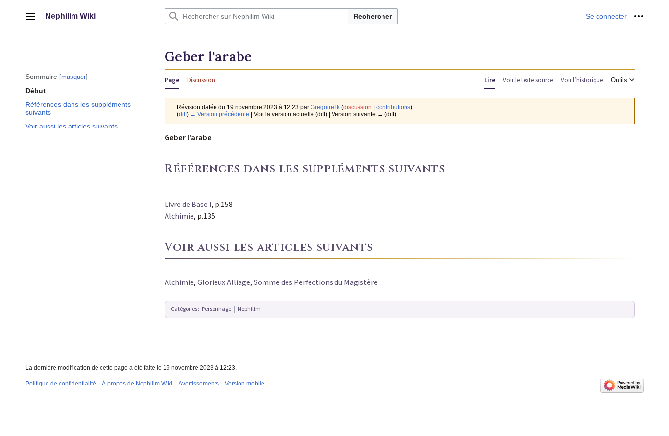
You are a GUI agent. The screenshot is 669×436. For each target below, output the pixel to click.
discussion (357, 107)
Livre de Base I (188, 204)
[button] (30, 16)
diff (183, 114)
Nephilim (249, 309)
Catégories (184, 309)
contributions (393, 107)
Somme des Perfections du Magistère (316, 282)
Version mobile (244, 383)
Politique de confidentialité (60, 383)
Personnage (216, 309)
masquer (73, 76)
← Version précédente (219, 114)
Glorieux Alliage (223, 282)
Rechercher (373, 16)
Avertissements (198, 383)
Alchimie (179, 216)
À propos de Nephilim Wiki (137, 383)
